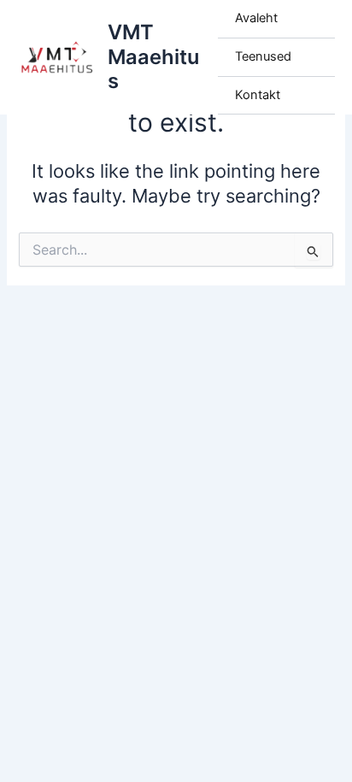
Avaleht (256, 18)
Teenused (263, 56)
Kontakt (257, 95)
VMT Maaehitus (153, 56)
